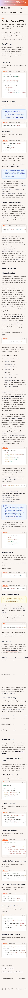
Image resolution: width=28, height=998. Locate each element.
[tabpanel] (14, 85)
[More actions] (26, 8)
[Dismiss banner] (26, 3)
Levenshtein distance (12, 650)
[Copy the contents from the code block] (22, 72)
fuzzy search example (8, 693)
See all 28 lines (7, 856)
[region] (14, 669)
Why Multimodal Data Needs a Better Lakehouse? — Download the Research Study (14, 3)
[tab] (5, 71)
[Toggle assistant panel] (23, 8)
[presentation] (14, 85)
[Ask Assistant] (25, 72)
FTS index (20, 117)
